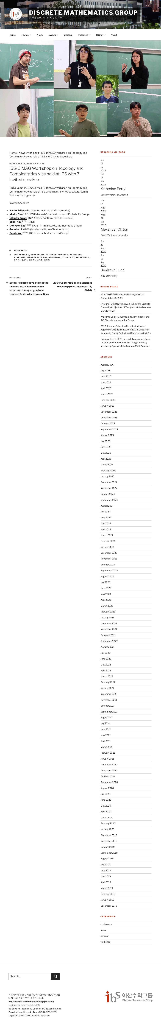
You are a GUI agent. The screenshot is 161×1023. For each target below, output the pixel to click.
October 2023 (107, 564)
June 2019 (105, 870)
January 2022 (107, 688)
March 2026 (106, 394)
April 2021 (105, 741)
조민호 (47, 260)
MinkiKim (19, 257)
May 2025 (105, 452)
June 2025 (105, 447)
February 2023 (107, 611)
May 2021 (105, 735)
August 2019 (107, 858)
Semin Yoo (15, 233)
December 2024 (108, 482)
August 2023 (107, 576)
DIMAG (41, 163)
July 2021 (105, 723)
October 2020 (107, 776)
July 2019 (105, 864)
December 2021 (108, 694)
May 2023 (105, 594)
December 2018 (108, 905)
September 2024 (109, 500)
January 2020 (107, 829)
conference (106, 924)
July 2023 (105, 582)
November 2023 (108, 558)
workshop (33, 152)
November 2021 (108, 700)
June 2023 (105, 588)
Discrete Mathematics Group (83, 12)
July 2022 (105, 652)
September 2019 (109, 852)
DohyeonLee (21, 255)
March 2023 (106, 605)
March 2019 (106, 888)
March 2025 (106, 464)
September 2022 (109, 641)
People (25, 35)
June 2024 (105, 517)
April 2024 (105, 529)
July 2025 (105, 441)
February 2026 (107, 400)
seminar (104, 936)
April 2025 (105, 458)
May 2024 (105, 523)
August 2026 (107, 364)
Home (12, 35)
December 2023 (108, 552)
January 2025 (107, 476)
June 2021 (105, 729)
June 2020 (105, 799)
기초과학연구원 (16, 994)
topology (68, 257)
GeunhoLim (37, 255)
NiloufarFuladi (37, 257)
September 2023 (109, 570)
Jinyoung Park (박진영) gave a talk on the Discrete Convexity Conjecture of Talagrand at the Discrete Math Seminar (125, 307)
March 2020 (106, 817)
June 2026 (105, 376)
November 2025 (108, 417)
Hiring (99, 35)
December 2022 (108, 623)
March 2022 (106, 676)
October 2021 (107, 705)
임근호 (39, 260)
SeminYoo (55, 257)
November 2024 (108, 488)
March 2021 (106, 747)
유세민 (24, 260)
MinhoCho (76, 255)
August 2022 (107, 647)
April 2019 (105, 882)
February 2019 (107, 894)
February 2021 (107, 752)
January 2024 (107, 547)
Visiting (68, 35)
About (114, 35)
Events (52, 35)
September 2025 (109, 429)
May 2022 (105, 664)
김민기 (17, 260)
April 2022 (105, 670)
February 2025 (107, 470)
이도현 (32, 260)
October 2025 (107, 423)
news (103, 930)
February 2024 (107, 541)
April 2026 (105, 388)
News (40, 35)
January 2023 (107, 617)
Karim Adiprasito (19, 210)
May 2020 (105, 805)
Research (83, 35)
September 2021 (108, 711)
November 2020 (108, 770)
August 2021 (106, 717)
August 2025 (107, 435)
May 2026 (105, 382)
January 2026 (107, 405)
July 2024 (105, 511)
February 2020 (107, 823)
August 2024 (107, 505)
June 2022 (105, 658)
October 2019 (107, 847)
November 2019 (108, 841)
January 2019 (107, 899)
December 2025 (108, 411)
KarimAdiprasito (57, 255)
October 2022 (107, 635)
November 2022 (108, 629)
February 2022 (107, 682)
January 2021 (107, 758)
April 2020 (105, 811)
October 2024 (107, 494)
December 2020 (108, 764)
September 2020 (109, 782)
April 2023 (105, 599)
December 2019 (108, 835)
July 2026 (105, 370)
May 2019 (105, 876)
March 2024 (106, 535)
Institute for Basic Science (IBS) (24, 1005)
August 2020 (107, 788)
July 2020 (105, 794)
